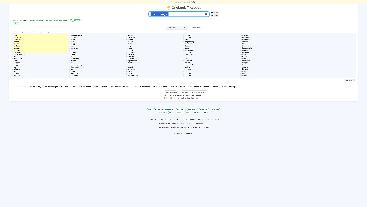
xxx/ (197, 98)
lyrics (204, 119)
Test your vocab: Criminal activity (193, 92)
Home (149, 109)
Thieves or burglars (51, 87)
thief (26, 21)
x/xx (189, 98)
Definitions (214, 15)
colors (209, 119)
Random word (192, 109)
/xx (175, 98)
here (207, 127)
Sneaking (183, 87)
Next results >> (349, 80)
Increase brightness (188, 127)
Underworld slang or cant (199, 87)
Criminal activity (35, 87)
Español (163, 112)
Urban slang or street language (224, 87)
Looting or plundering (142, 87)
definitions (173, 119)
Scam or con (86, 87)
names (198, 119)
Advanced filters (195, 27)
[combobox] (176, 28)
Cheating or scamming (69, 87)
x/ (170, 98)
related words (184, 119)
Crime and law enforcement (120, 87)
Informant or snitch (160, 87)
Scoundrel (173, 87)
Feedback (179, 112)
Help (205, 112)
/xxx (185, 98)
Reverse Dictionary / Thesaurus (164, 109)
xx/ (182, 98)
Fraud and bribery (100, 87)
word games (202, 123)
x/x (178, 98)
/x (167, 98)
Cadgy (193, 2)
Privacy (188, 112)
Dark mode (197, 112)
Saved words (181, 109)
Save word (77, 20)
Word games (215, 109)
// (172, 98)
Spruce (171, 112)
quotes (192, 119)
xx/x (193, 98)
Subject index (204, 109)
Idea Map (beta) (171, 92)
